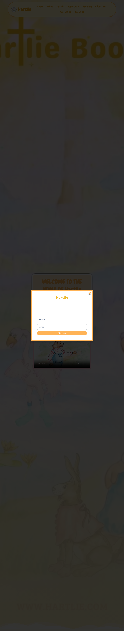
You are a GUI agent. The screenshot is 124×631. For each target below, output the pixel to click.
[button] (90, 293)
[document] (62, 315)
